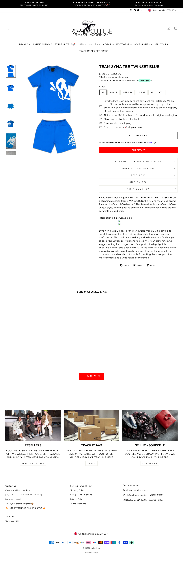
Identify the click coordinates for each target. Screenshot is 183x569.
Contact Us (10, 486)
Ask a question (138, 189)
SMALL (113, 92)
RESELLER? (138, 175)
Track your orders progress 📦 (19, 503)
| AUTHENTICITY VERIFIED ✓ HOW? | (23, 494)
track (91, 463)
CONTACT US (12, 521)
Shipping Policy (77, 490)
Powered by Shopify (91, 552)
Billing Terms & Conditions (82, 494)
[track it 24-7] (91, 425)
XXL (161, 92)
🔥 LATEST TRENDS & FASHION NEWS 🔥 (25, 508)
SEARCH (9, 516)
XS (103, 92)
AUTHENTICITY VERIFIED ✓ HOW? (138, 161)
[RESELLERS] (33, 425)
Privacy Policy (77, 499)
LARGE (141, 92)
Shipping (103, 77)
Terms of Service (78, 503)
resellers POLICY (33, 463)
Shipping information (138, 168)
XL (152, 92)
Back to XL (93, 376)
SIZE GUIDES (138, 182)
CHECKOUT (138, 150)
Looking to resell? (13, 499)
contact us (150, 463)
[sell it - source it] (150, 425)
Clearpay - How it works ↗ (17, 490)
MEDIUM (127, 92)
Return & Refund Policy (81, 486)
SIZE (102, 87)
